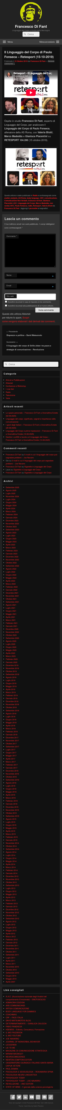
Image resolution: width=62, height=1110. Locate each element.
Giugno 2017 (11, 752)
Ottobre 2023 (11, 526)
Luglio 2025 (10, 493)
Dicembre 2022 (12, 556)
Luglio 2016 (10, 785)
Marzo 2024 (11, 511)
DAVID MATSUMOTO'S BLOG (18, 1020)
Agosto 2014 (11, 852)
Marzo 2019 (11, 692)
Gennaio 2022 (11, 589)
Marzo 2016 (11, 797)
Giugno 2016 (11, 788)
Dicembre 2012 (12, 909)
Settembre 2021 (12, 601)
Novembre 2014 (12, 843)
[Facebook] (12, 1097)
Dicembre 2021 (12, 592)
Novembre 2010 (12, 966)
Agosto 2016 (11, 782)
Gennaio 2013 (11, 906)
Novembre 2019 (12, 668)
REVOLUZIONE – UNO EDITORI (19, 1083)
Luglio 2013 (10, 888)
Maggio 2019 (11, 686)
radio (30, 205)
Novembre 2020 (12, 632)
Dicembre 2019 (12, 665)
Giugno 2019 (11, 683)
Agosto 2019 (11, 677)
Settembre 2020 (12, 638)
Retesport (37, 205)
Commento (11, 236)
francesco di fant (35, 200)
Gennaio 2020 (11, 662)
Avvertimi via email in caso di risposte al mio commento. (29, 302)
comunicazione (50, 198)
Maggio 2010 (11, 978)
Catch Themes (38, 1106)
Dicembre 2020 (12, 629)
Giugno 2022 (11, 574)
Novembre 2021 (12, 595)
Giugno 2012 (11, 927)
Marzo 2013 (11, 900)
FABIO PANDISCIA (14, 1026)
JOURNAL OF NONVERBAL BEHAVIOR (23, 1041)
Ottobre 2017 (11, 743)
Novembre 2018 (12, 704)
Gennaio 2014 (11, 873)
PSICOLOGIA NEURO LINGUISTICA (21, 1074)
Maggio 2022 (11, 577)
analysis (14, 198)
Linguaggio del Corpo (26, 203)
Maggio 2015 (11, 828)
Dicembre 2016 (12, 770)
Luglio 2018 (10, 716)
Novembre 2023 (12, 523)
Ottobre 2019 (11, 671)
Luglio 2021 (10, 607)
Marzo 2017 (11, 761)
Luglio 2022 (10, 571)
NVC (12, 205)
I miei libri (10, 389)
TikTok (50, 1097)
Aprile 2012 (10, 933)
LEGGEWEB (11, 1044)
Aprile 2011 (10, 960)
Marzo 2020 (11, 656)
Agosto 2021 (11, 604)
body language (33, 198)
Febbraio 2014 (12, 870)
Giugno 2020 (11, 647)
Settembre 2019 (12, 674)
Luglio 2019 (10, 680)
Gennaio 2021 (11, 626)
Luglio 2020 (10, 644)
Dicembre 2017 (12, 737)
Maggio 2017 (11, 755)
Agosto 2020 (11, 641)
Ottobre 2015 (11, 813)
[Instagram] (38, 1097)
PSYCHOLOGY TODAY (15, 1077)
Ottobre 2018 (11, 707)
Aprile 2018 (10, 725)
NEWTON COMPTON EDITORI (19, 1059)
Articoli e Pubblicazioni (15, 380)
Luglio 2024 (10, 499)
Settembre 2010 (12, 972)
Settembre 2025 (12, 487)
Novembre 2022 (12, 559)
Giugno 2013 (11, 891)
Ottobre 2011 (11, 951)
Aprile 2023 (10, 544)
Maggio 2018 (11, 722)
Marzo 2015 (11, 834)
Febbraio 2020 (12, 659)
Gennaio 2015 (11, 840)
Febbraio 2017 (12, 764)
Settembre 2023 (12, 529)
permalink (33, 208)
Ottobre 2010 (11, 969)
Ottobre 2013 (11, 882)
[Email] (44, 1097)
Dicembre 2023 (12, 520)
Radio (35, 195)
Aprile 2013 (10, 897)
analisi (7, 198)
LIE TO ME (10, 1047)
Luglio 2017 (10, 749)
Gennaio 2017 (11, 767)
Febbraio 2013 (12, 903)
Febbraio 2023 (12, 550)
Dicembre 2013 (12, 876)
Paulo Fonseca (21, 205)
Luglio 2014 (10, 855)
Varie (8, 398)
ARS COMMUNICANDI (15, 1005)
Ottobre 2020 (11, 635)
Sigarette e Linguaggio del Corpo (37, 466)
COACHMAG (11, 1014)
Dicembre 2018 (12, 701)
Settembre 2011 (12, 954)
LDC (15, 203)
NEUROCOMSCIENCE (15, 1056)
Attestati (9, 383)
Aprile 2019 (10, 689)
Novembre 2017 (12, 740)
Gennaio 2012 (11, 942)
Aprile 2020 (10, 653)
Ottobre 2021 (11, 598)
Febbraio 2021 (12, 623)
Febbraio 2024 (12, 514)
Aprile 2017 (10, 758)
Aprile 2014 (10, 864)
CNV (42, 198)
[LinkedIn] (25, 1097)
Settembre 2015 (12, 816)
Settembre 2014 (12, 849)
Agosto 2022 (11, 568)
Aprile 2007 (10, 981)
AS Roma (22, 198)
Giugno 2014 (11, 858)
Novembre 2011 (12, 948)
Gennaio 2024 (11, 517)
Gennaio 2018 (11, 734)
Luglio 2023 (10, 535)
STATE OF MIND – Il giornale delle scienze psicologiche (29, 1087)
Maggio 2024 (11, 505)
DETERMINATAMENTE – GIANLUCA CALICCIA (26, 1023)
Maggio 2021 (11, 614)
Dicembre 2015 (12, 807)
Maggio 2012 (11, 930)
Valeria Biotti (47, 205)
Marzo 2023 (11, 547)
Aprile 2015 (10, 831)
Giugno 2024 (11, 502)
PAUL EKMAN (12, 1068)
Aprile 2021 (10, 617)
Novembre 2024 (12, 496)
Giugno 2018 (11, 719)
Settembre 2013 (12, 885)
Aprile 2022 (10, 580)
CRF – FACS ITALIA (14, 1017)
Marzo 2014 (11, 867)
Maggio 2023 (11, 541)
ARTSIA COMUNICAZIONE (17, 1008)
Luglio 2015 (10, 822)
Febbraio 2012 (12, 939)
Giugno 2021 (11, 610)
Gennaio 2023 (11, 553)
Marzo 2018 (11, 728)
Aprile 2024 (10, 508)
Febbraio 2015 (12, 837)
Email (8, 285)
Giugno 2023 (11, 538)
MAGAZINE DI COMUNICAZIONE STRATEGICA (26, 1050)
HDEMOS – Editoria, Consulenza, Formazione (25, 1029)
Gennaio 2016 (11, 803)
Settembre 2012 (12, 918)
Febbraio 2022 (12, 586)
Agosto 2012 (11, 921)
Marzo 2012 (11, 936)
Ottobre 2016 (11, 776)
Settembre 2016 (12, 779)
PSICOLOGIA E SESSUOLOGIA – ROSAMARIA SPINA (29, 1071)
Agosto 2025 (11, 490)
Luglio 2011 (10, 957)
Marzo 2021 (11, 620)
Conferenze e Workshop (16, 386)
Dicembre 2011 (12, 945)
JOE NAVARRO (12, 1038)
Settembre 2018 (12, 710)
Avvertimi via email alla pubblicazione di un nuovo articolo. (31, 305)
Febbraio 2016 (12, 800)
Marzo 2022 (11, 583)
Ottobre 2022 (11, 562)
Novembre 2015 (12, 810)
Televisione (10, 395)
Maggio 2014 (11, 861)
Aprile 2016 (10, 794)
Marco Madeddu (42, 203)
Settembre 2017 (12, 746)
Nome (8, 275)
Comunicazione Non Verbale (15, 200)
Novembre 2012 (12, 912)
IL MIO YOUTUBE (13, 1035)
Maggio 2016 (11, 791)
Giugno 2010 (11, 975)
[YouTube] (31, 1097)
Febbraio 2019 (12, 695)
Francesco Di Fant (31, 26)
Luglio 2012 (10, 924)
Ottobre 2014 (11, 846)
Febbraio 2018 (12, 731)
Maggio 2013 (11, 894)
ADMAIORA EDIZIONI (15, 1002)
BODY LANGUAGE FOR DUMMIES (21, 1011)
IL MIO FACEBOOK (14, 1032)
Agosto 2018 (11, 713)
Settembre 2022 (12, 565)
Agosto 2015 (11, 819)
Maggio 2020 (11, 650)
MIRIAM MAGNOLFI (14, 1053)
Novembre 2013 (12, 879)
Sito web (10, 296)
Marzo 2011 (11, 963)
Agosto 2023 (11, 532)
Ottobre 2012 (11, 915)
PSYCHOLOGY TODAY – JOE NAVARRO (23, 1080)
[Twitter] (19, 1097)
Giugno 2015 (11, 825)
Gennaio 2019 (11, 698)
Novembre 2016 (12, 773)
